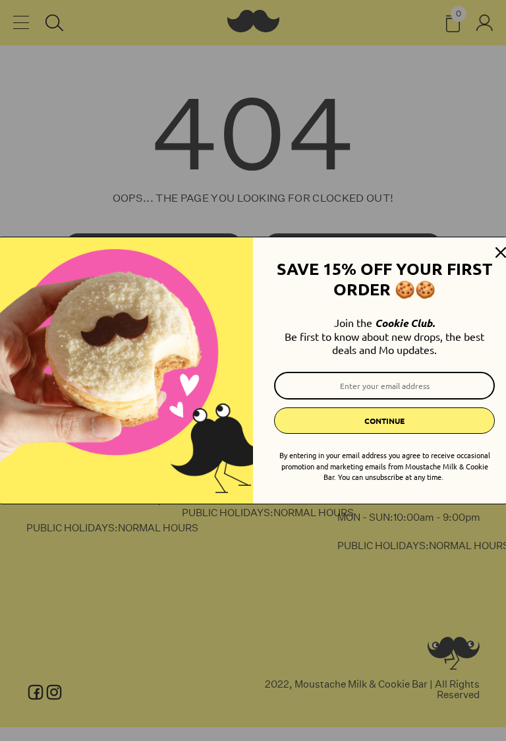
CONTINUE (384, 420)
